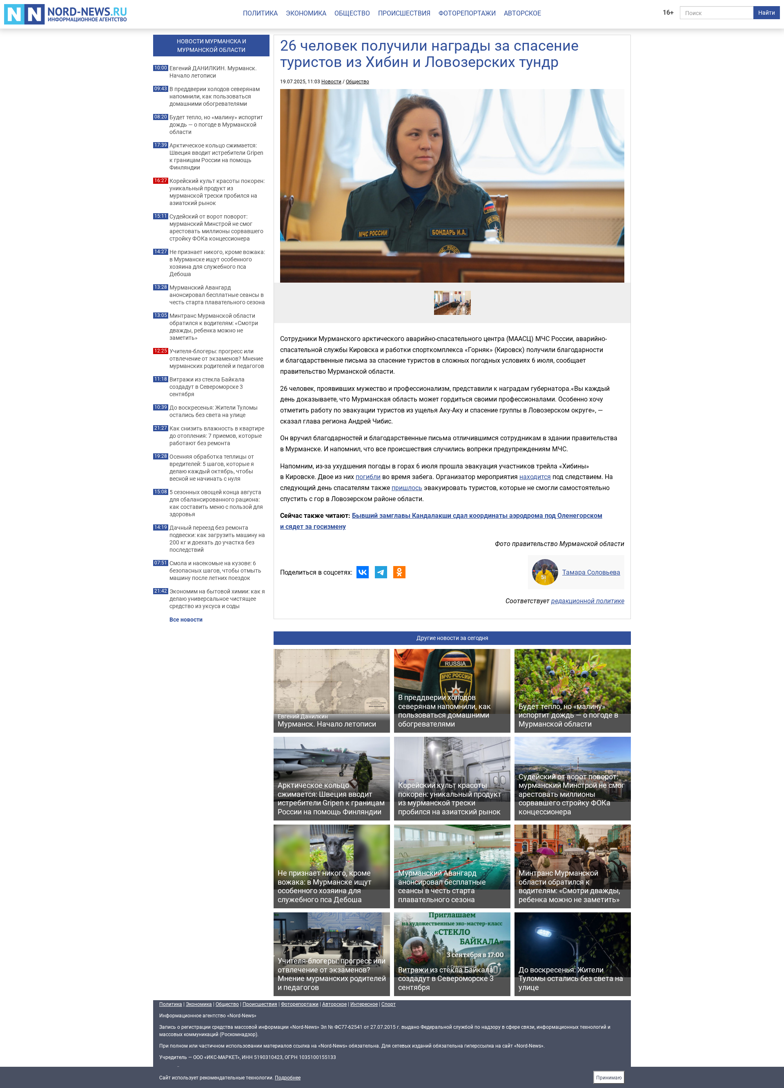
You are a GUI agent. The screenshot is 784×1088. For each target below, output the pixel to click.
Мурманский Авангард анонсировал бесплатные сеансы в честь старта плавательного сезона (217, 295)
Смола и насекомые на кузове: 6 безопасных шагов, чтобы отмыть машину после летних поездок (215, 571)
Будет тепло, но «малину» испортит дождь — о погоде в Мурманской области (216, 125)
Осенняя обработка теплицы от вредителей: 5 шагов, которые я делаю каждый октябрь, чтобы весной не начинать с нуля (211, 467)
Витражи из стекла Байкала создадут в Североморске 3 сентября (207, 387)
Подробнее (288, 1077)
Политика (260, 13)
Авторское (522, 13)
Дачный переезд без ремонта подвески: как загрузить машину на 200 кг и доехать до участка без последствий (217, 538)
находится (535, 476)
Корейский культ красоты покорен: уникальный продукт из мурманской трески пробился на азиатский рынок (217, 192)
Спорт (388, 1004)
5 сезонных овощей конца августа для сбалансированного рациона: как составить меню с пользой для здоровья (216, 503)
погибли (368, 476)
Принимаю (609, 1077)
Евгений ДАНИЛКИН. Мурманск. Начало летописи (213, 72)
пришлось (407, 487)
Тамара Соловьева (591, 572)
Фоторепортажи (467, 13)
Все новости (186, 619)
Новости (331, 81)
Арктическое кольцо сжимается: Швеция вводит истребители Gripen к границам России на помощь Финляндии (216, 156)
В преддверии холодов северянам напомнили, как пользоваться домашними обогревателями (214, 96)
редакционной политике (587, 600)
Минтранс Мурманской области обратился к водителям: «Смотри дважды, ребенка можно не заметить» (213, 326)
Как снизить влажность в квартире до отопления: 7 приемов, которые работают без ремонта (216, 436)
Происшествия (404, 13)
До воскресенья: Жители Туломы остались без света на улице (213, 411)
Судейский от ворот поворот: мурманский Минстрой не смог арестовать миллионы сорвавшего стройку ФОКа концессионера (216, 227)
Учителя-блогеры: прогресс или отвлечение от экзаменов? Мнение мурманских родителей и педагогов (216, 359)
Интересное (364, 1004)
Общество (352, 13)
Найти (766, 12)
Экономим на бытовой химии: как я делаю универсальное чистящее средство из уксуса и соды (217, 599)
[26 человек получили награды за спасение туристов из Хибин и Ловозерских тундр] (452, 290)
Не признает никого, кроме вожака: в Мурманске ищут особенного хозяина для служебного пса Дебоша (217, 263)
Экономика (306, 13)
